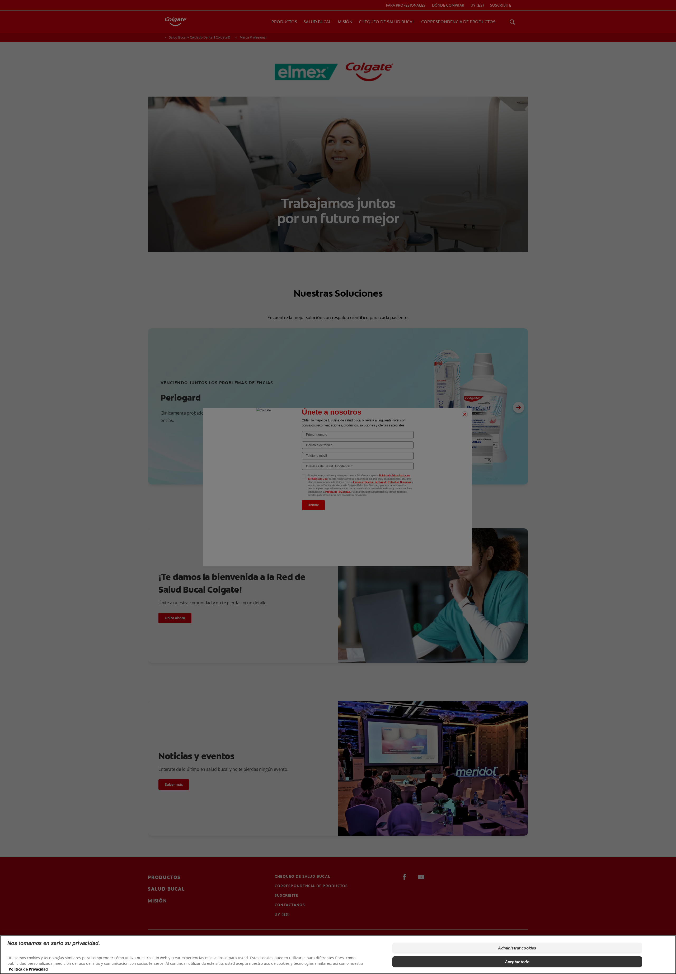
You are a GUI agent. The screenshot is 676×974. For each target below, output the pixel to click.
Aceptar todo (517, 961)
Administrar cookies (517, 948)
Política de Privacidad (28, 968)
